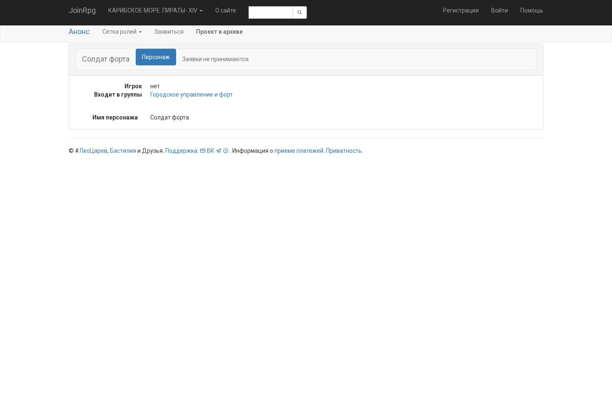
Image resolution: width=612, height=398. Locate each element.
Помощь (531, 10)
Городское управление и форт (191, 94)
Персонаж (156, 57)
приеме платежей (298, 150)
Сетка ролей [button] (120, 31)
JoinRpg (82, 10)
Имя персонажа (115, 117)
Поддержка (181, 150)
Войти (499, 10)
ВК (210, 150)
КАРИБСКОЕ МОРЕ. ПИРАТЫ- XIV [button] (153, 10)
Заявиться (169, 31)
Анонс (79, 31)
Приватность (344, 150)
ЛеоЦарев (93, 150)
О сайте (225, 10)
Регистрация (461, 10)
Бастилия (123, 150)
